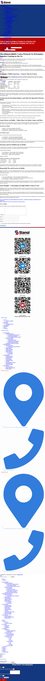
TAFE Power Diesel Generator (13, 8)
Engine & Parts (8, 368)
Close (1, 575)
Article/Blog (6, 326)
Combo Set (9, 26)
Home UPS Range (9, 345)
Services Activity (10, 28)
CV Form (2, 677)
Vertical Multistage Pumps (9, 36)
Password (2, 49)
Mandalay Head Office (11, 16)
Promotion (2, 38)
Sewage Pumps (9, 359)
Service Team (9, 23)
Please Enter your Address (5, 673)
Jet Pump (6, 35)
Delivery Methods (10, 21)
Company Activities (8, 8)
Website (1, 221)
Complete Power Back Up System (12, 343)
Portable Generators (9, 338)
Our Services (6, 323)
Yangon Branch (10, 17)
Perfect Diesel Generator (11, 9)
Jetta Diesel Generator (11, 13)
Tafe (10, 25)
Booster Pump (7, 31)
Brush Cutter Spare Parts (10, 367)
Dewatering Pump (8, 37)
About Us (6, 7)
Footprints (6, 12)
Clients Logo (7, 10)
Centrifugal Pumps (8, 30)
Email (1, 219)
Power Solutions (7, 332)
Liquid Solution (6, 355)
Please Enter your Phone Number (6, 669)
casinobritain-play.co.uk (15, 76)
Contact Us (6, 328)
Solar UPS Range (9, 347)
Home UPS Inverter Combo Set (14, 346)
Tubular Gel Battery (9, 349)
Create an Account (6, 45)
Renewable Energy (7, 344)
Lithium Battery (8, 24)
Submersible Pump (8, 34)
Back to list (2, 200)
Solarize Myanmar (8, 25)
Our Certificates (6, 325)
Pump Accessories (8, 38)
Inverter (10, 27)
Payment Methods (10, 20)
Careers (5, 327)
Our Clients (6, 321)
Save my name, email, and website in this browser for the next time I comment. (16, 223)
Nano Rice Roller (8, 40)
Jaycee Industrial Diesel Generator (13, 10)
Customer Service (8, 18)
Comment (2, 214)
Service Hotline (10, 32)
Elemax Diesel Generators (12, 15)
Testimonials (7, 13)
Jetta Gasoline (9, 12)
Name (1, 216)
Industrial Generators (8, 7)
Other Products (6, 365)
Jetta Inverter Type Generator (12, 14)
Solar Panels (9, 27)
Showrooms (7, 15)
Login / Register (5, 651)
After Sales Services (8, 22)
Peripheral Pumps (8, 29)
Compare (4, 650)
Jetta (10, 26)
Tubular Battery (9, 348)
